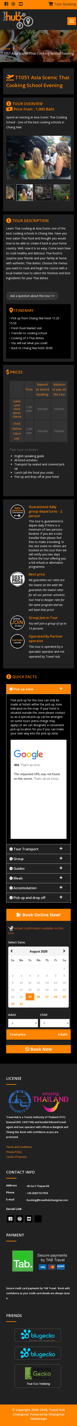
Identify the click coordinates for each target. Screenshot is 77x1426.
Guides (19, 868)
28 (55, 996)
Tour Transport (26, 849)
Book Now (40, 1049)
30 (12, 1004)
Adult (12, 1015)
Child (43, 1015)
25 (30, 996)
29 (64, 996)
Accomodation (25, 888)
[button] (38, 769)
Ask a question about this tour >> (32, 296)
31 (21, 1004)
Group (18, 859)
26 (38, 996)
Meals (18, 878)
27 (47, 996)
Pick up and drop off (29, 897)
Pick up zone (23, 689)
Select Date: (16, 942)
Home (5, 48)
